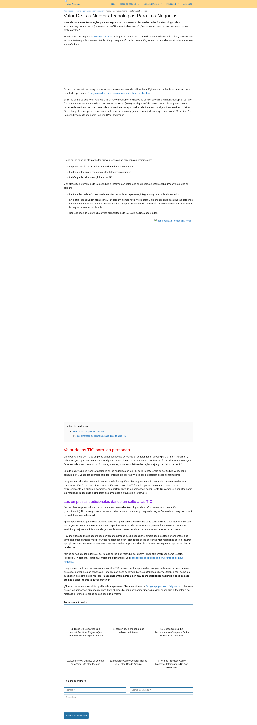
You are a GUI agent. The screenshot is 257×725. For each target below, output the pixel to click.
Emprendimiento (151, 4)
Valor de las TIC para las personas (88, 431)
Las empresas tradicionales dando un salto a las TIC (101, 436)
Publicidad (171, 4)
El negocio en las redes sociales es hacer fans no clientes (119, 93)
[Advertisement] (128, 67)
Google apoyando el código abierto (164, 586)
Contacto (187, 4)
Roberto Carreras (103, 36)
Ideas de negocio (128, 4)
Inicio (113, 4)
